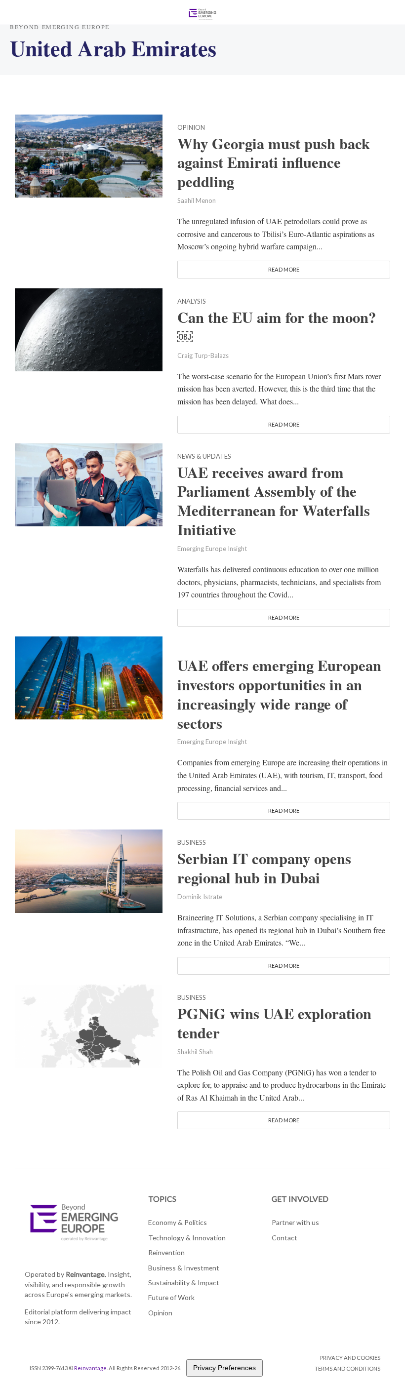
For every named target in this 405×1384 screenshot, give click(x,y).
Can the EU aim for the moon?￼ (276, 327)
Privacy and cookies (350, 1357)
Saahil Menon (196, 200)
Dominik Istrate (199, 897)
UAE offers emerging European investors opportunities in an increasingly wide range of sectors (279, 694)
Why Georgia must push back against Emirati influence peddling (273, 163)
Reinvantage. (86, 1274)
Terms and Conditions (347, 1368)
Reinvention (166, 1252)
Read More (283, 269)
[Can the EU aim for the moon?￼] (88, 328)
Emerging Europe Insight (212, 549)
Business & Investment (183, 1268)
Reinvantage (90, 1368)
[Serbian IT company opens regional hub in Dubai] (88, 870)
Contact (284, 1237)
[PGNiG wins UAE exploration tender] (88, 1025)
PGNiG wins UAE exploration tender (274, 1023)
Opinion (191, 127)
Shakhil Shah (195, 1052)
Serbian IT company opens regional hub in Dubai (264, 868)
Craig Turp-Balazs (203, 355)
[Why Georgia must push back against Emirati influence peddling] (88, 154)
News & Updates (204, 456)
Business (191, 842)
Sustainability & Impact (183, 1282)
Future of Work (171, 1297)
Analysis (191, 301)
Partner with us (295, 1222)
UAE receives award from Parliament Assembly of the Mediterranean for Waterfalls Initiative (273, 501)
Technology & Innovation (187, 1237)
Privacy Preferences (224, 1368)
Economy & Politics (177, 1222)
